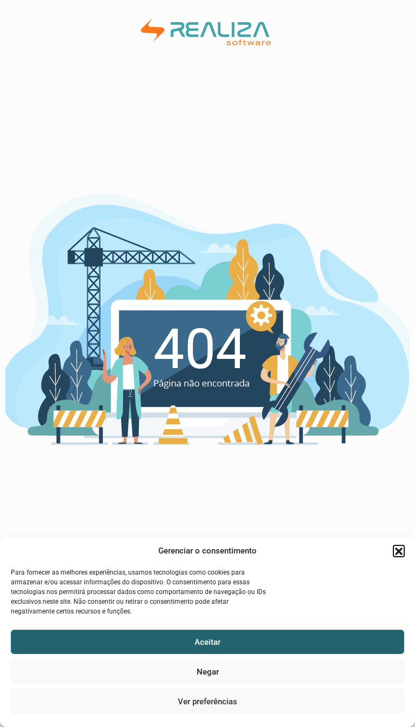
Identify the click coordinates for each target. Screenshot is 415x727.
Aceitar (207, 642)
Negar (208, 672)
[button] (398, 550)
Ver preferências (207, 701)
